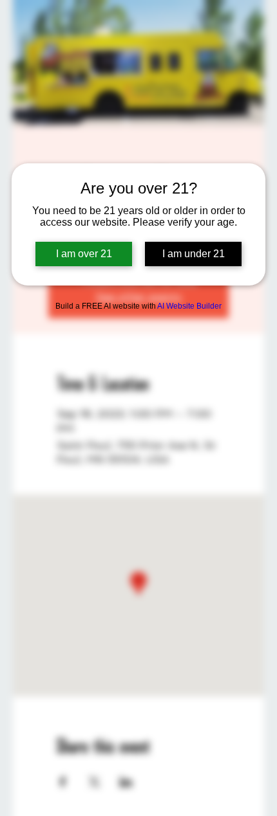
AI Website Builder (189, 306)
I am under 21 (193, 253)
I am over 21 (84, 253)
